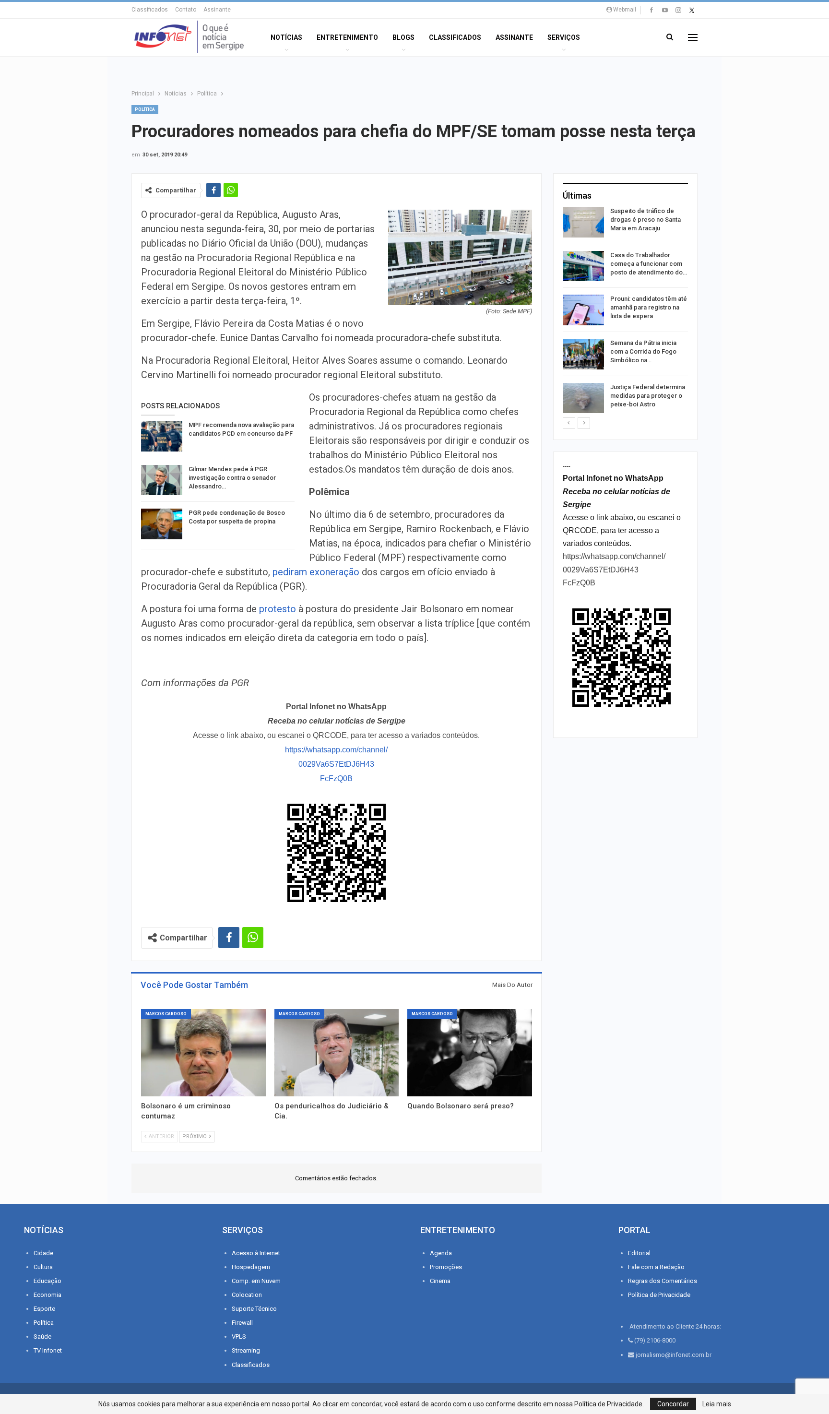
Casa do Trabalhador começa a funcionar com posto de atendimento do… (648, 263)
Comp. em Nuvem (256, 1280)
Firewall (242, 1322)
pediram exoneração (315, 572)
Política (145, 109)
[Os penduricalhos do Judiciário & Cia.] (336, 1052)
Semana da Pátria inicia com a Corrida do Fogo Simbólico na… (643, 351)
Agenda (441, 1253)
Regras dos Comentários (662, 1280)
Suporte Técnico (254, 1308)
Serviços (563, 37)
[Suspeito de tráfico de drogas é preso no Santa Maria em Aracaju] (583, 222)
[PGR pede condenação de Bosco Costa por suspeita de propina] (161, 524)
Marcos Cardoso (166, 1013)
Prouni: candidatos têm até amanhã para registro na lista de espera (648, 307)
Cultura (43, 1267)
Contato (185, 9)
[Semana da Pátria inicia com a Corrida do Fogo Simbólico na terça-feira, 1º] (583, 354)
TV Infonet (48, 1350)
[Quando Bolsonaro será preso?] (469, 1052)
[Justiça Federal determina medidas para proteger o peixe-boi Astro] (583, 398)
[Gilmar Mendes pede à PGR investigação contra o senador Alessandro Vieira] (161, 480)
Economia (47, 1294)
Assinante (217, 9)
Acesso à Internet (256, 1253)
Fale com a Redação (656, 1267)
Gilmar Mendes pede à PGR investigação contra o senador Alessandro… (232, 477)
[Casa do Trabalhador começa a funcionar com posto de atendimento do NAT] (583, 266)
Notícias (286, 37)
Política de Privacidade (659, 1294)
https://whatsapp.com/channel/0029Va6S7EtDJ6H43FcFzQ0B (336, 764)
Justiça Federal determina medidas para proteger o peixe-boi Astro (647, 395)
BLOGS (403, 37)
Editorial (639, 1253)
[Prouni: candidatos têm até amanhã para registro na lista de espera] (583, 310)
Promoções (446, 1267)
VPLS (239, 1336)
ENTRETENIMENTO (347, 37)
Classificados (149, 9)
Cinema (440, 1280)
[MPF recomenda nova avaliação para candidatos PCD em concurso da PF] (161, 436)
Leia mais (716, 1404)
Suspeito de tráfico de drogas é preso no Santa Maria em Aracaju (645, 219)
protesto (276, 609)
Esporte (44, 1308)
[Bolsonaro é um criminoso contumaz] (203, 1052)
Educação (47, 1280)
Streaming (246, 1350)
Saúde (42, 1336)
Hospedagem (251, 1267)
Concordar (673, 1404)
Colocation (247, 1294)
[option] (625, 311)
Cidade (43, 1253)
